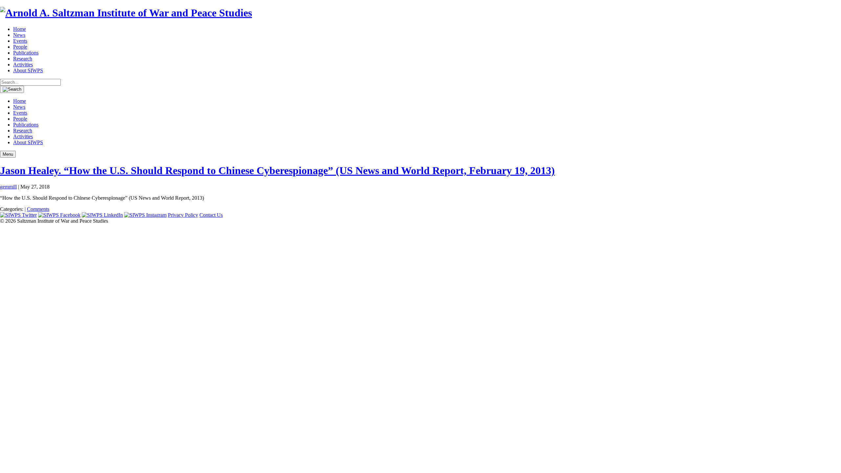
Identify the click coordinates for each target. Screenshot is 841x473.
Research (22, 58)
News (19, 35)
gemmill (8, 187)
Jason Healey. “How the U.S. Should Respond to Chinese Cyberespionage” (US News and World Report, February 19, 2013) (277, 170)
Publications (25, 53)
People (20, 47)
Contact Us (211, 215)
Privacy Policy (183, 215)
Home (19, 29)
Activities (23, 64)
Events (20, 41)
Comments (38, 209)
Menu (8, 154)
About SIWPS (28, 70)
